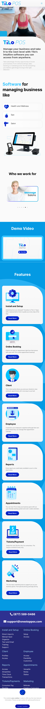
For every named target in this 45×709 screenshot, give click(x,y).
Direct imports (8, 634)
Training (5, 645)
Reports (6, 665)
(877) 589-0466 (24, 614)
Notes (26, 672)
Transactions (7, 677)
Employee (28, 651)
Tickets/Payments (11, 681)
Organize (5, 639)
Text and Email (8, 642)
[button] (17, 207)
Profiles (5, 656)
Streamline (6, 672)
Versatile (27, 669)
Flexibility (27, 658)
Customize (28, 661)
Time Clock (6, 674)
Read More (12, 318)
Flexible (5, 688)
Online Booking (31, 630)
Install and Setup (10, 630)
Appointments (30, 665)
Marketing (28, 681)
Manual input (7, 637)
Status (26, 674)
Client (5, 651)
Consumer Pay (8, 685)
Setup (26, 634)
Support (5, 647)
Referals (27, 685)
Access (26, 637)
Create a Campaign (31, 688)
